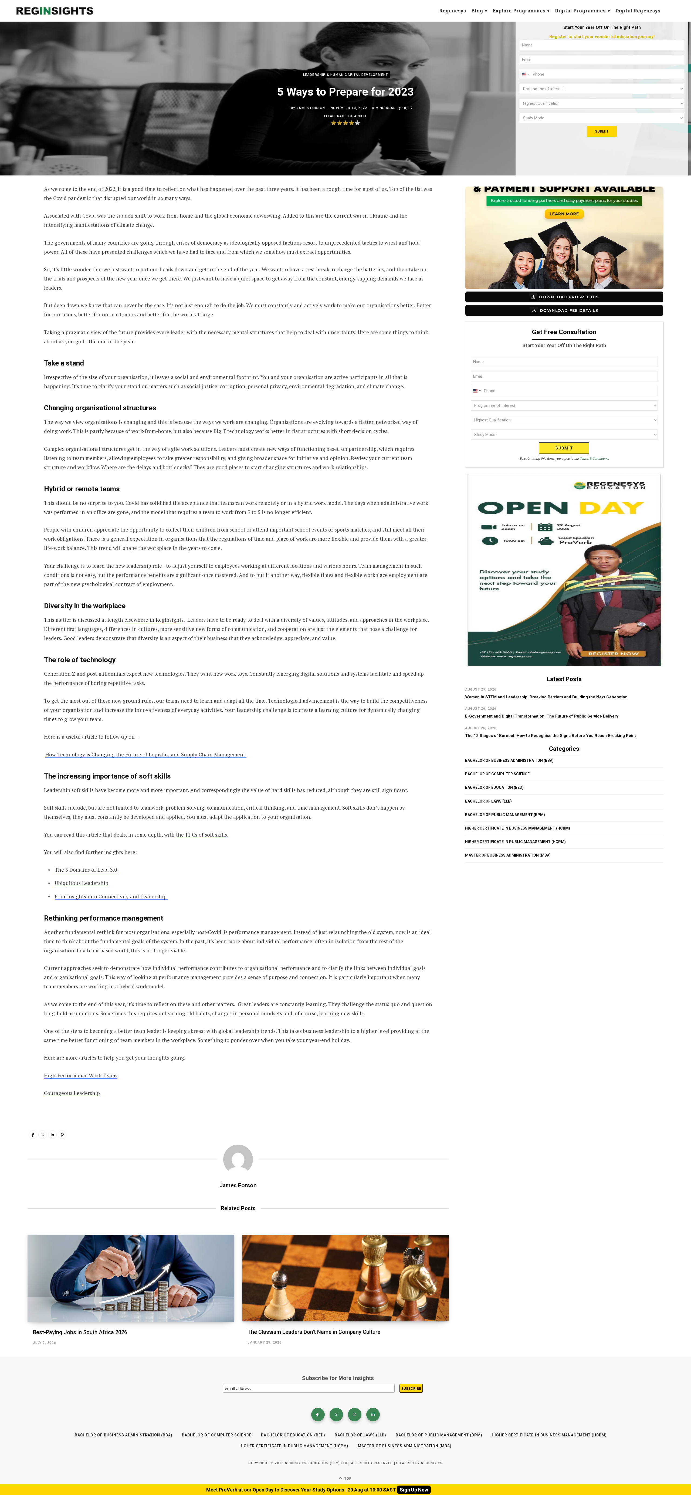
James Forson (310, 108)
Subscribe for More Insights (338, 1378)
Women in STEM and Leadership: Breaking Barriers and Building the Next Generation (546, 697)
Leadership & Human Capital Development (345, 75)
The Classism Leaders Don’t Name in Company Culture (314, 1332)
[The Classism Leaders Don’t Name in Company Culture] (345, 1278)
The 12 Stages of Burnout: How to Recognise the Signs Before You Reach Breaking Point (550, 735)
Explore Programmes (519, 10)
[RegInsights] (54, 11)
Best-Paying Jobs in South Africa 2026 (80, 1332)
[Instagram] (354, 1414)
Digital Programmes (580, 10)
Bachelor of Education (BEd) (494, 787)
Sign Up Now (414, 1490)
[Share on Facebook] (20, 204)
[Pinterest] (62, 1134)
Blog (477, 10)
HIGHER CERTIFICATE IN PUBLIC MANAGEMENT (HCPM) (515, 842)
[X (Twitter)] (336, 1414)
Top (347, 1478)
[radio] (333, 123)
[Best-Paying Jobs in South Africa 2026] (131, 1278)
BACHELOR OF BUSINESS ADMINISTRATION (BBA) (509, 760)
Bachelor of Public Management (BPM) (505, 815)
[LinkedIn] (52, 1134)
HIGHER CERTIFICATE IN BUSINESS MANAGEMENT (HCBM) (517, 828)
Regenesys (452, 10)
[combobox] (525, 74)
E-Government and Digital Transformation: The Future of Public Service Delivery (541, 716)
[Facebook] (318, 1414)
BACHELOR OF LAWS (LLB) (488, 801)
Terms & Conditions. (594, 459)
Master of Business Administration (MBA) (508, 855)
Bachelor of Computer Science (497, 774)
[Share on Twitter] (20, 218)
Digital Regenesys (638, 10)
